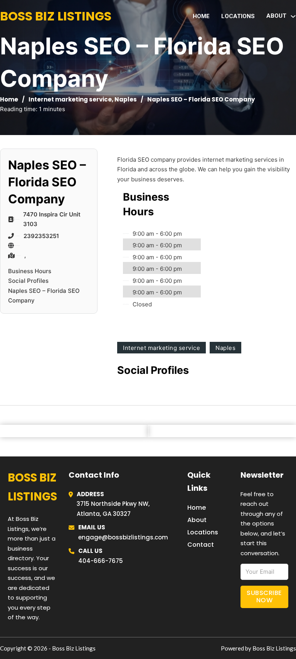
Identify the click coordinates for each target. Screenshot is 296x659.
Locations (238, 16)
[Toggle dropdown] (293, 16)
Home (201, 16)
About (197, 519)
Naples (125, 99)
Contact (200, 544)
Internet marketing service (70, 99)
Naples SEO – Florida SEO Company (44, 295)
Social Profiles (28, 280)
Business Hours (29, 271)
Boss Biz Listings (55, 16)
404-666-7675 (100, 561)
